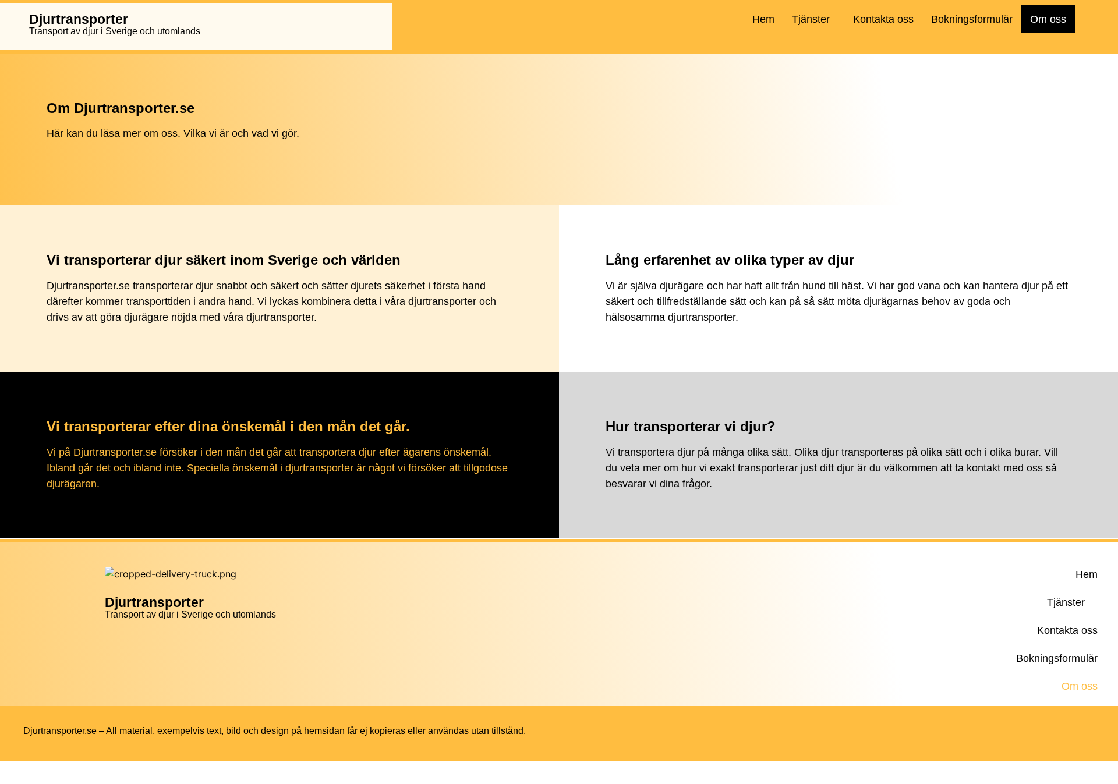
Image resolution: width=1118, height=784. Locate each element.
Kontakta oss (883, 19)
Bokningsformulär (972, 19)
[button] (813, 19)
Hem (763, 19)
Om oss (1048, 19)
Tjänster (811, 19)
